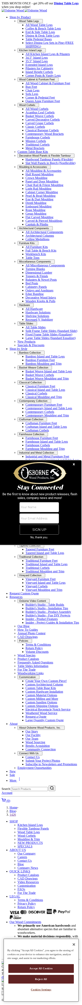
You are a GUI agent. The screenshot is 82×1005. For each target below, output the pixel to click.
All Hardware (34, 309)
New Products (26, 341)
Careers (22, 857)
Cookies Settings (41, 989)
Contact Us (32, 757)
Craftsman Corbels (37, 430)
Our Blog (23, 626)
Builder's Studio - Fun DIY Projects (47, 615)
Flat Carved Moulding (39, 217)
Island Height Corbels (39, 72)
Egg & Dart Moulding (39, 199)
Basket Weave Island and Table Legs (48, 371)
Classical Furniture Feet (40, 386)
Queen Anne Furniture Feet (42, 101)
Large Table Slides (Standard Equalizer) (50, 338)
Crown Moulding (36, 178)
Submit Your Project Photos (42, 760)
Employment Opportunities (35, 767)
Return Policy (34, 648)
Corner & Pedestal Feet (40, 97)
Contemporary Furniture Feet (43, 404)
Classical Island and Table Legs (45, 389)
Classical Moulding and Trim (43, 397)
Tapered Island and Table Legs (44, 553)
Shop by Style (18, 348)
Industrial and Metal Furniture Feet (47, 456)
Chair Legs (32, 90)
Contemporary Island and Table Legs (48, 408)
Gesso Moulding (35, 213)
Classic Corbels (35, 126)
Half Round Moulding (39, 174)
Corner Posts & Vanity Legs (43, 75)
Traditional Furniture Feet (41, 560)
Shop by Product (20, 17)
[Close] (73, 944)
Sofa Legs (31, 94)
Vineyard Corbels (36, 586)
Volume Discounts (37, 651)
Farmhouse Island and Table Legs (46, 441)
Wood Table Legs (29, 832)
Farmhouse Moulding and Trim (45, 448)
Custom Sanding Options (41, 702)
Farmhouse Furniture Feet (41, 438)
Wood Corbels (27, 835)
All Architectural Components (44, 232)
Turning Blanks (35, 269)
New (13, 771)
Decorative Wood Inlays (40, 297)
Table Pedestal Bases (38, 39)
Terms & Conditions (38, 644)
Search (6, 789)
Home (13, 807)
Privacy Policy (27, 903)
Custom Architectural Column (44, 684)
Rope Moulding (35, 210)
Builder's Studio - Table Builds (44, 604)
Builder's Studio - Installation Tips (46, 608)
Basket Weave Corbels (39, 116)
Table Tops (32, 257)
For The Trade (27, 669)
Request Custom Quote (24, 593)
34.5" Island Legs (36, 57)
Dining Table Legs (66, 3)
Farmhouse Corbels (37, 137)
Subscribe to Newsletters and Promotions (51, 764)
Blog (13, 811)
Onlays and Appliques (39, 290)
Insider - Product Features (41, 619)
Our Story (31, 731)
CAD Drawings (28, 637)
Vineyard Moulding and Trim (43, 589)
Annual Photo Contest (31, 633)
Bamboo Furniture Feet (40, 360)
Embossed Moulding (38, 206)
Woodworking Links (31, 673)
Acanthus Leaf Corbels (40, 112)
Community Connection (40, 749)
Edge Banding (34, 294)
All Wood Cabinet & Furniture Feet (47, 83)
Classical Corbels (36, 393)
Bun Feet (31, 86)
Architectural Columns (39, 235)
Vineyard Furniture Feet (40, 579)
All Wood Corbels (36, 109)
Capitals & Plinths (36, 224)
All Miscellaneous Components (45, 265)
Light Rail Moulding (38, 188)
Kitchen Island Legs (30, 825)
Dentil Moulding (35, 203)
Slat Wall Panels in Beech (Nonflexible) (50, 163)
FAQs (21, 889)
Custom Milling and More (41, 698)
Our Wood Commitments (25, 922)
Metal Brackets (34, 148)
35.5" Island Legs (36, 61)
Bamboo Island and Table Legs (45, 356)
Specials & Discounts (31, 345)
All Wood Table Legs (39, 25)
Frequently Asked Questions (35, 662)
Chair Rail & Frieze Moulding (44, 185)
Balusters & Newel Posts (41, 279)
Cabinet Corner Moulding (41, 192)
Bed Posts (31, 283)
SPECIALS (25, 846)
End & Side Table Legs (40, 32)
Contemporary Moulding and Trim (47, 415)
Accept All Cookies (41, 968)
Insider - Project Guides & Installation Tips (52, 622)
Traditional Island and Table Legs (46, 564)
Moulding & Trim (29, 839)
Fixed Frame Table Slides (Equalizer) (48, 334)
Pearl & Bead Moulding (40, 195)
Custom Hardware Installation (44, 691)
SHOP (14, 821)
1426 (13, 814)
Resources (16, 597)
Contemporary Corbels (39, 412)
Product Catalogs (28, 659)
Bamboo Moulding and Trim (43, 363)
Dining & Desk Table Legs (42, 35)
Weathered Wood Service (41, 713)
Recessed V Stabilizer (39, 319)
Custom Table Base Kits (33, 151)
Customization (27, 885)
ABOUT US (18, 850)
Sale (12, 775)
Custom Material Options (41, 695)
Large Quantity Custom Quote (44, 720)
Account (7, 792)
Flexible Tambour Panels (33, 828)
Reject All (41, 979)
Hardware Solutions (38, 312)
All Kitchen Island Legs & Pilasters (47, 54)
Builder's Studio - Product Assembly (48, 612)
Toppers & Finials (36, 276)
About (14, 723)
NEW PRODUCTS (30, 842)
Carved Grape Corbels (39, 123)
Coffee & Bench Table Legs (43, 28)
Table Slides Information (33, 666)
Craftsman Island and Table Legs (46, 426)
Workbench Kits (35, 254)
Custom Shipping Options (41, 706)
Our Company (27, 853)
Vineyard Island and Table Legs (45, 582)
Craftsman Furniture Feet (41, 423)
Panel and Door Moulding (41, 181)
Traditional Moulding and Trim (44, 571)
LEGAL (15, 896)
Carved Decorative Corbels (42, 119)
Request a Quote (35, 716)
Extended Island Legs (39, 64)
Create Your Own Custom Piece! (46, 681)
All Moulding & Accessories (43, 170)
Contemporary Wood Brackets (44, 134)
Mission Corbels (35, 141)
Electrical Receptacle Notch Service (47, 709)
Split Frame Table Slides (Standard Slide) (51, 331)
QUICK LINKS (20, 871)
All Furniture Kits (36, 247)
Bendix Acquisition (37, 745)
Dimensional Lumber (38, 272)
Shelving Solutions (37, 316)
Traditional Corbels (37, 144)
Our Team (31, 738)
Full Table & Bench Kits (40, 250)
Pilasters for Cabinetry (39, 68)
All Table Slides (35, 327)
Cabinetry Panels (36, 287)
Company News (28, 867)
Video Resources (28, 882)
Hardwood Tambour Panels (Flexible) (49, 159)
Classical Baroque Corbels (42, 130)
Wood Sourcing (35, 742)
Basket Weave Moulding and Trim (47, 378)
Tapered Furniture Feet (39, 549)
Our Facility (33, 735)
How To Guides (28, 629)
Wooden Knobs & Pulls (40, 301)
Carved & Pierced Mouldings (43, 220)
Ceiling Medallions (37, 239)
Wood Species (26, 655)
